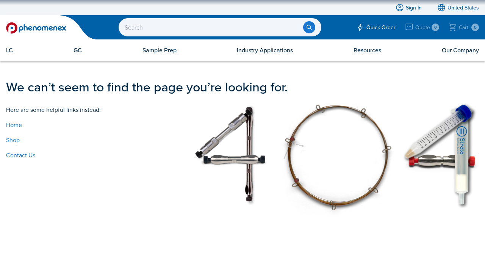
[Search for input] (309, 27)
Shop (13, 140)
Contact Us (20, 155)
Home (14, 125)
